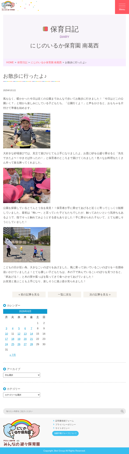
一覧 (64, 294)
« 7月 (13, 354)
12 (18, 333)
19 (18, 338)
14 (31, 333)
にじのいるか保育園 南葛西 (46, 62)
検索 (122, 411)
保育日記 (22, 62)
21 (31, 338)
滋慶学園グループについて (65, 433)
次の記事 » (100, 294)
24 (6, 344)
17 (6, 338)
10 (6, 333)
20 (25, 338)
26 (18, 344)
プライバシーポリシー (65, 424)
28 (31, 344)
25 (12, 344)
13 (25, 333)
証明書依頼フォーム (64, 421)
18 (12, 338)
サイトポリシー (62, 428)
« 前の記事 (29, 294)
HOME (10, 62)
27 (25, 344)
